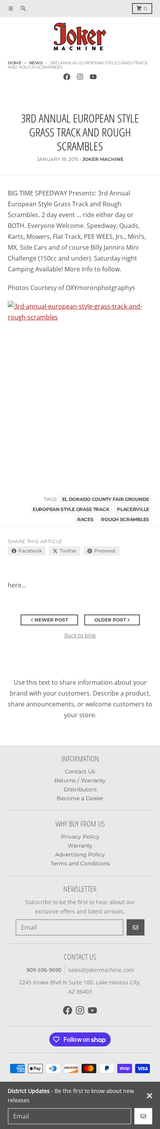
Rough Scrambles (125, 519)
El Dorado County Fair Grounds (105, 499)
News (36, 63)
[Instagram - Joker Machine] (80, 77)
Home (14, 63)
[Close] (149, 1096)
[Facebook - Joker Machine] (67, 77)
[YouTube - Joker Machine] (93, 77)
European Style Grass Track (71, 509)
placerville (133, 509)
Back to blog (80, 635)
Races (85, 519)
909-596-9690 (43, 970)
